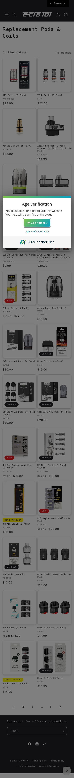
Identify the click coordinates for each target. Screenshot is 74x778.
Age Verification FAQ (37, 231)
